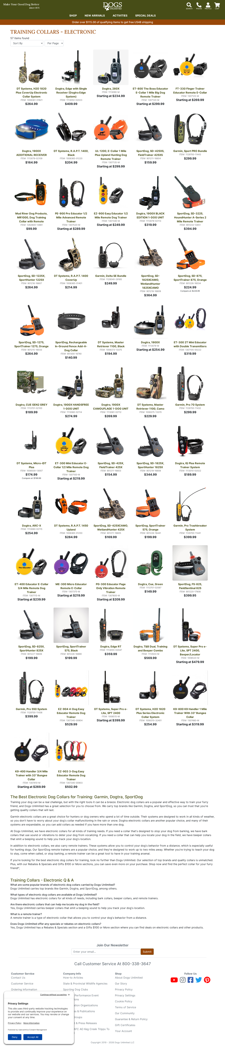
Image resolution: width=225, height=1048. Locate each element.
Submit (147, 951)
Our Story (121, 983)
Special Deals (145, 15)
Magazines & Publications (79, 1011)
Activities (120, 15)
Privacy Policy (124, 989)
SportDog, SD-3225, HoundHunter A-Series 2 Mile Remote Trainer (190, 217)
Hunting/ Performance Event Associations (81, 997)
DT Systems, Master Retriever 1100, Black (111, 344)
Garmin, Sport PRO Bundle (190, 151)
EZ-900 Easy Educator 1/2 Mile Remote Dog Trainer (111, 215)
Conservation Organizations (80, 1005)
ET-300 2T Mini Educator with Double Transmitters (190, 344)
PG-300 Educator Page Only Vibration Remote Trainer (111, 588)
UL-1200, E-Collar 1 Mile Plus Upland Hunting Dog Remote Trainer (111, 155)
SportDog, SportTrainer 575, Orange (150, 527)
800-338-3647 (136, 963)
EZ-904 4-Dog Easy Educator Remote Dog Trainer (71, 713)
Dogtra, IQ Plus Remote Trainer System (190, 465)
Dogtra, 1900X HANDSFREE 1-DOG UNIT (71, 406)
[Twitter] (198, 981)
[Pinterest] (207, 981)
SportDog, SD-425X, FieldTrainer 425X (111, 465)
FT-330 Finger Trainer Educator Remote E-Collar (190, 90)
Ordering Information (24, 989)
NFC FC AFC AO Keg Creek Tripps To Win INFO (86, 1031)
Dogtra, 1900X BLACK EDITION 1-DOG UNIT (150, 215)
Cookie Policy (123, 1001)
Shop (73, 15)
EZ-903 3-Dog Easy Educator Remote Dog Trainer (71, 775)
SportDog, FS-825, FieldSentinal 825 (190, 586)
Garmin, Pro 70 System (190, 404)
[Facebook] (190, 981)
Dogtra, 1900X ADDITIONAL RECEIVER (31, 153)
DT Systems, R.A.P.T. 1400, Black (71, 153)
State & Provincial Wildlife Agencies (85, 983)
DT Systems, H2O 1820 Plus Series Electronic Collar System (151, 713)
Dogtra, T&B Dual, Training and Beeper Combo (151, 648)
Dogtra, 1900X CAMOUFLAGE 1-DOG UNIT (110, 406)
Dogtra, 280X (110, 88)
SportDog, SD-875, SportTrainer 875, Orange (190, 277)
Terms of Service (125, 1007)
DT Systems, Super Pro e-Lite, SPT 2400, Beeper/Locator (190, 650)
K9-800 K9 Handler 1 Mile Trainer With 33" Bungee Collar (190, 713)
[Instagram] (183, 981)
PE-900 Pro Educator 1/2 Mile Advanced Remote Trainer (71, 217)
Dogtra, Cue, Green (150, 584)
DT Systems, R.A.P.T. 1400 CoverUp (71, 277)
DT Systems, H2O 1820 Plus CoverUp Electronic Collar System (32, 92)
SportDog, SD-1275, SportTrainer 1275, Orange (31, 344)
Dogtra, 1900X (150, 342)
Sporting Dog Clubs (75, 989)
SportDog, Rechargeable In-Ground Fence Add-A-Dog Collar (71, 346)
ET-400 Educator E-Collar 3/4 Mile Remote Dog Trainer (32, 588)
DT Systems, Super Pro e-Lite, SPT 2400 (110, 711)
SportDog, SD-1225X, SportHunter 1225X (32, 277)
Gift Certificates (125, 1025)
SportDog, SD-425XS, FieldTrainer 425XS (150, 153)
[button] (55, 68)
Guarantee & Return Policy (131, 1019)
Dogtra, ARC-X (31, 525)
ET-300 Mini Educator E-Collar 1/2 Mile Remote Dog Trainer (71, 467)
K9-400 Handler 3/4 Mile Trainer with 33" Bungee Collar (31, 775)
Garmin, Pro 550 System (31, 709)
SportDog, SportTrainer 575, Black (71, 648)
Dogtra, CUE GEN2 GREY (31, 404)
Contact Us (18, 977)
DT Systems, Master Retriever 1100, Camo (150, 406)
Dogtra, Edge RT (110, 646)
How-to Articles (73, 977)
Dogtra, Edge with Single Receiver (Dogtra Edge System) (71, 92)
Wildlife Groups (72, 1017)
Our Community (125, 1013)
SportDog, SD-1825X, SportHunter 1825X (151, 465)
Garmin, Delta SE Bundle (110, 275)
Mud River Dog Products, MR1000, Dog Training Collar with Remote (31, 217)
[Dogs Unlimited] (112, 6)
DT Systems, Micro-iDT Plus (32, 465)
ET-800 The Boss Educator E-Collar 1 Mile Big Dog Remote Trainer (150, 92)
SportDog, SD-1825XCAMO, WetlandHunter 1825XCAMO (151, 281)
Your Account (123, 1031)
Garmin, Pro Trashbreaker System (190, 527)
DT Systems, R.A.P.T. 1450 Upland (71, 527)
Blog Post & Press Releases (80, 1023)
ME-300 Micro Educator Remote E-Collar (71, 586)
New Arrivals (95, 15)
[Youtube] (174, 981)
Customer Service (22, 983)
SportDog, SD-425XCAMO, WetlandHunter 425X (111, 527)
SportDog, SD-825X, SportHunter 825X (31, 648)
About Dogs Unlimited (129, 977)
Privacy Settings (125, 995)
